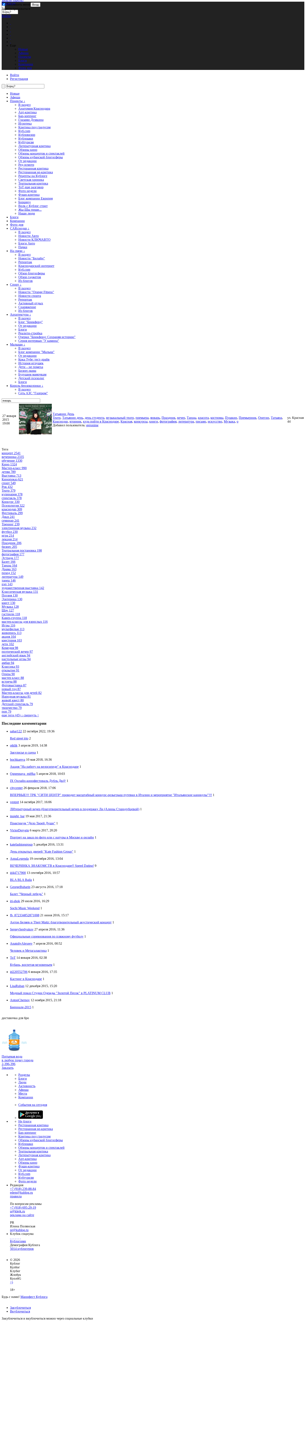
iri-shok (15, 901)
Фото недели (27, 191)
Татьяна (276, 417)
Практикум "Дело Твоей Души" (32, 823)
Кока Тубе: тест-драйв (34, 359)
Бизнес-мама (27, 370)
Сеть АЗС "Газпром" (33, 393)
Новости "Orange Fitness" (36, 292)
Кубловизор (26, 134)
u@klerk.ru (17, 1211)
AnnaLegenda (19, 858)
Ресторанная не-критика (35, 172)
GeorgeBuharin (20, 887)
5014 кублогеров (22, 1248)
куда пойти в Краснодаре (101, 421)
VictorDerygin (19, 830)
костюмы (216, 417)
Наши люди (26, 213)
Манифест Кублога (33, 1297)
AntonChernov (20, 1000)
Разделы (24, 1075)
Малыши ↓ (17, 344)
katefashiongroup (21, 844)
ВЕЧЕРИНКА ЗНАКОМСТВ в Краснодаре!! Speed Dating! (52, 865)
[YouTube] (18, 1237)
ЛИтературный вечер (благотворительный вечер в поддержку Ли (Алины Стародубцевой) (74, 809)
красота (203, 417)
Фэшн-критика (29, 194)
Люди (22, 1082)
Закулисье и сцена (23, 752)
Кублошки (25, 138)
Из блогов (25, 281)
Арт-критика (27, 112)
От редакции (27, 161)
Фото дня (16, 224)
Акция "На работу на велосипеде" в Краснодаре (44, 766)
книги (153, 421)
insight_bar (17, 816)
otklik (13, 745)
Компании (17, 221)
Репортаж (25, 262)
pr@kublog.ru (19, 1230)
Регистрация (19, 79)
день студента (94, 417)
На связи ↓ (17, 251)
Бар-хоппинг (27, 116)
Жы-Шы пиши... (30, 209)
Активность (26, 1086)
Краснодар (60, 421)
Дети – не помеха (30, 367)
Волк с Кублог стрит (33, 206)
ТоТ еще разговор (31, 187)
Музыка (229, 421)
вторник (75, 421)
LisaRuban (17, 986)
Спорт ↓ (15, 284)
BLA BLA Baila (21, 880)
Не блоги (24, 1121)
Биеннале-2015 (20, 1007)
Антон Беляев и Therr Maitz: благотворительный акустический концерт (61, 922)
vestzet (14, 802)
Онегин (263, 417)
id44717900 (18, 873)
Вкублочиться (20, 1311)
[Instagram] (15, 1237)
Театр (57, 417)
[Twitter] (13, 1237)
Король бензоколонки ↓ (26, 385)
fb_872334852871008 (24, 915)
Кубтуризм (26, 142)
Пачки (22, 247)
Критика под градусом (34, 127)
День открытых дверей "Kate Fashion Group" (41, 851)
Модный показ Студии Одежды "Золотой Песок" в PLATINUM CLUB (60, 993)
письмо (201, 421)
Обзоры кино (27, 149)
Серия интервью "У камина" (38, 340)
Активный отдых (30, 303)
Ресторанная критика (33, 168)
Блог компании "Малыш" (36, 352)
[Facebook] (10, 1237)
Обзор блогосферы (31, 273)
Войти (6, 16)
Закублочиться (20, 1307)
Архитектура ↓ (20, 314)
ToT (13, 957)
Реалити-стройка (30, 333)
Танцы (191, 417)
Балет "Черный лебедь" (26, 894)
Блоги (14, 217)
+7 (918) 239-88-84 (23, 1189)
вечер (181, 417)
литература (186, 421)
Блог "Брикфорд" (30, 322)
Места (22, 1093)
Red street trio (19, 738)
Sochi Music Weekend (25, 908)
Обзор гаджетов (29, 277)
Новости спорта (29, 296)
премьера (142, 417)
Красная (126, 421)
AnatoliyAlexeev (21, 943)
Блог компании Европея (35, 198)
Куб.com (24, 131)
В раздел (24, 105)
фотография (168, 421)
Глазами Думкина (31, 120)
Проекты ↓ (17, 101)
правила (16, 1196)
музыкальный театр (120, 417)
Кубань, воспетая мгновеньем (31, 964)
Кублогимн (18, 1241)
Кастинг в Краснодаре (26, 979)
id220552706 (18, 972)
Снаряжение (27, 307)
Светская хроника (31, 179)
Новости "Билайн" (31, 258)
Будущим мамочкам (32, 374)
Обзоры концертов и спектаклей (41, 153)
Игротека (25, 123)
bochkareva (17, 759)
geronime (92, 425)
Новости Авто (28, 236)
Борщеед (24, 202)
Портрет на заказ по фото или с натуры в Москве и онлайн (52, 837)
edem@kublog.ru (21, 1192)
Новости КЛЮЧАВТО (34, 239)
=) (11, 1282)
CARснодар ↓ (19, 228)
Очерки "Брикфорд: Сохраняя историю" (47, 337)
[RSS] (20, 1237)
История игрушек (31, 363)
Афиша (15, 97)
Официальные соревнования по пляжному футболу (46, 936)
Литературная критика (34, 146)
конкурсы (141, 421)
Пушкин (231, 417)
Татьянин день (72, 417)
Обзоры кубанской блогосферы (40, 157)
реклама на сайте (22, 1215)
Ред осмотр (26, 164)
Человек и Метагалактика (28, 950)
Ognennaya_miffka (22, 773)
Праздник (168, 417)
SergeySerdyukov (22, 929)
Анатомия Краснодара (34, 108)
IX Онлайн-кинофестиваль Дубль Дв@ (38, 781)
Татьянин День (63, 414)
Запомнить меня (18, 4)
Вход (35, 4)
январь (155, 417)
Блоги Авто (26, 243)
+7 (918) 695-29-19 (23, 1207)
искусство (215, 421)
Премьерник (247, 417)
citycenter (16, 788)
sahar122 (16, 731)
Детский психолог (31, 378)
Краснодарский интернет (36, 266)
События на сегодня (32, 1105)
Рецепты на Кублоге (32, 176)
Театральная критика (33, 183)
